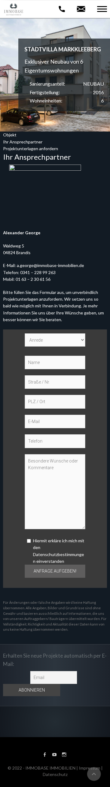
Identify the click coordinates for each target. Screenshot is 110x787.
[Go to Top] (94, 774)
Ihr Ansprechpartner (22, 141)
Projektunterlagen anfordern (30, 148)
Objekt (9, 134)
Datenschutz (55, 774)
